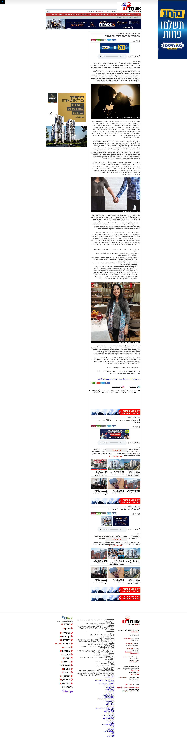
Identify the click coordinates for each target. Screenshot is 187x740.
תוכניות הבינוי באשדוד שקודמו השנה (86, 650)
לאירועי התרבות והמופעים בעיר (106, 632)
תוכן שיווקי (111, 661)
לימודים (105, 661)
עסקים (103, 14)
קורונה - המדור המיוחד (107, 667)
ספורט (127, 14)
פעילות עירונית (102, 646)
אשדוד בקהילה (109, 645)
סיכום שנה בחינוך (104, 640)
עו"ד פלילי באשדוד (109, 717)
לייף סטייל (111, 662)
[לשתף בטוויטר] (108, 40)
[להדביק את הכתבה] (97, 383)
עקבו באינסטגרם (117, 387)
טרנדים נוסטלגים (89, 657)
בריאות (95, 646)
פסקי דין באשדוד (110, 666)
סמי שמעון (135, 61)
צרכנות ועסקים (109, 660)
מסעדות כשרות (89, 628)
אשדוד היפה (111, 646)
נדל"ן (87, 623)
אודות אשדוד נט (69, 14)
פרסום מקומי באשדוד (108, 685)
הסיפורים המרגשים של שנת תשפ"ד (105, 651)
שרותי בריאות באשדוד (108, 700)
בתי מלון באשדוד (110, 687)
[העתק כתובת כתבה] (103, 40)
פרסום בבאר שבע (109, 697)
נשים (113, 672)
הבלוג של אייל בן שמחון (133, 17)
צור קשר (54, 14)
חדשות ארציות (110, 623)
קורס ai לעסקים (82, 670)
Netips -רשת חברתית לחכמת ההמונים (104, 708)
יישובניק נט (111, 688)
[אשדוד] (129, 12)
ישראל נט (111, 679)
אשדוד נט (137, 33)
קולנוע (84, 14)
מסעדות (111, 625)
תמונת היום (97, 644)
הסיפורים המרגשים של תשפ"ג (95, 639)
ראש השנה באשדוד (103, 673)
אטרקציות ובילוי (105, 663)
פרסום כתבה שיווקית (109, 711)
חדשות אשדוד (110, 622)
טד (136, 447)
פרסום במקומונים (109, 689)
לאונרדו (112, 727)
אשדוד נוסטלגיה (109, 656)
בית (139, 14)
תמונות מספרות (100, 637)
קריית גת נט (111, 721)
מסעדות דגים (91, 626)
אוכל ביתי (111, 627)
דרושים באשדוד (110, 702)
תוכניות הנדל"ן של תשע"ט (90, 673)
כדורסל (96, 634)
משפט (78, 14)
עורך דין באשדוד (110, 720)
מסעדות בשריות (110, 626)
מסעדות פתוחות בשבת (91, 627)
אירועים (112, 644)
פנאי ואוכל (94, 672)
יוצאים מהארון (108, 621)
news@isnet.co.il (134, 662)
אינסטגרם (90, 644)
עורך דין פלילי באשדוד (108, 718)
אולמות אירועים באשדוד (108, 715)
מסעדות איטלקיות (82, 626)
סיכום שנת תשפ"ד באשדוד (106, 649)
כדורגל (91, 634)
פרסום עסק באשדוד (109, 677)
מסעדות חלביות (100, 626)
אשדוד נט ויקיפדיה (109, 710)
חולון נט (112, 722)
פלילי (91, 623)
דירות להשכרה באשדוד (108, 695)
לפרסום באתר (90, 11)
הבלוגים (129, 33)
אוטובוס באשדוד (82, 674)
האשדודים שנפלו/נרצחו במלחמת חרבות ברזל (103, 652)
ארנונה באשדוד (110, 704)
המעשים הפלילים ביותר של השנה (96, 674)
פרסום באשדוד (110, 709)
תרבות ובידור (110, 631)
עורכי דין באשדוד (100, 666)
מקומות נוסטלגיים (109, 657)
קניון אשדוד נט (92, 675)
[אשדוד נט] (128, 626)
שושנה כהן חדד (110, 736)
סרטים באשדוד (110, 675)
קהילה (109, 14)
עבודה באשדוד (110, 713)
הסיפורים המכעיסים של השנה (105, 641)
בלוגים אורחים (121, 17)
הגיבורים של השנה (109, 639)
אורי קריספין (126, 657)
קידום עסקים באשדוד (108, 686)
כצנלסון (112, 735)
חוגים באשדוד (93, 632)
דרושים (96, 14)
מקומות (93, 620)
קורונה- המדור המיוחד (108, 668)
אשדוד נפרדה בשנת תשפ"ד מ (87, 651)
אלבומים (111, 643)
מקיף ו (112, 732)
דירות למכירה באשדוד (108, 694)
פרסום (112, 723)
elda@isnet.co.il (134, 653)
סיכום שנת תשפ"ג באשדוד (106, 638)
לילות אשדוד (105, 644)
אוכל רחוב (104, 629)
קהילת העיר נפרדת (104, 647)
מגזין (112, 635)
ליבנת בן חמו (111, 728)
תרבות (115, 14)
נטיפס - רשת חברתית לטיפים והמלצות (104, 680)
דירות (90, 14)
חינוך (60, 14)
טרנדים (97, 663)
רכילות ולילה (110, 619)
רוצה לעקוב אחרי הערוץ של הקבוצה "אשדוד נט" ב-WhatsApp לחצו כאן (118, 379)
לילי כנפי (112, 734)
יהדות (100, 672)
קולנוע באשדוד (84, 632)
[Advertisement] (66, 60)
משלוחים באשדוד (109, 692)
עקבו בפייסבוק (134, 387)
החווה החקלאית (110, 730)
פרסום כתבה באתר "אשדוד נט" (106, 683)
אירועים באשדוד (110, 701)
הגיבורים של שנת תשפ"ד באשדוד (105, 650)
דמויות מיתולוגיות (99, 657)
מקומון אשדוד (110, 690)
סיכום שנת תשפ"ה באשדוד (106, 669)
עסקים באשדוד (83, 675)
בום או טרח (106, 620)
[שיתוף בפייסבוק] (113, 40)
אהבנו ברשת (106, 672)
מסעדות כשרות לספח (108, 731)
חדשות (133, 14)
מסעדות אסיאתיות (103, 627)
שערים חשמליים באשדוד (108, 707)
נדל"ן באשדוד (110, 676)
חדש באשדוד (98, 661)
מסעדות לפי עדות (99, 628)
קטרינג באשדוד (110, 729)
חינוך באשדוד (101, 675)
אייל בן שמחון (110, 681)
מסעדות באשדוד (110, 693)
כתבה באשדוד (110, 714)
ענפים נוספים (110, 634)
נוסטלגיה (92, 637)
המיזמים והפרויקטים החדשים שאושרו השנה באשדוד (101, 670)
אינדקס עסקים (86, 672)
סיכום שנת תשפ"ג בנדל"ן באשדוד (87, 641)
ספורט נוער (103, 634)
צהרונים (112, 725)
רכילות (121, 14)
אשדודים (99, 620)
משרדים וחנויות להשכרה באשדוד (106, 699)
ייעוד (136, 534)
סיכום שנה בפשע (94, 640)
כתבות (112, 637)
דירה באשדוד (110, 716)
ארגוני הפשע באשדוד (100, 623)
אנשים (88, 620)
